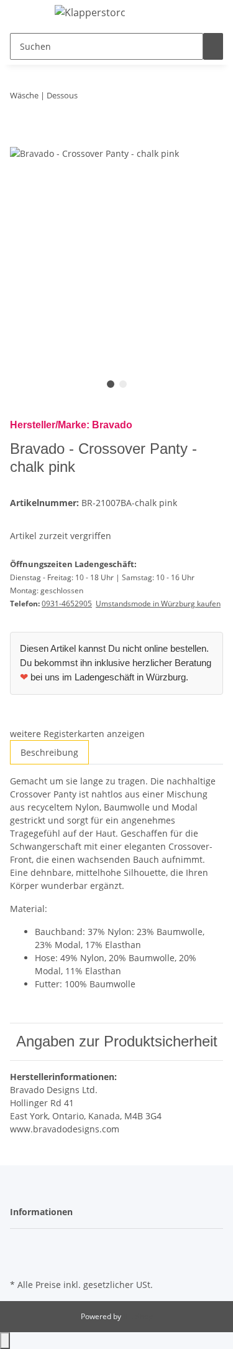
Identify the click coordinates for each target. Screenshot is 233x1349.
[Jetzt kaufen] (20, 139)
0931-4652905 (67, 603)
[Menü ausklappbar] (25, 14)
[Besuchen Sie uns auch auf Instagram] (20, 1261)
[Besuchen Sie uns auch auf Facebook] (20, 1246)
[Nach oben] (5, 1340)
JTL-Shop (138, 1316)
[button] (216, 13)
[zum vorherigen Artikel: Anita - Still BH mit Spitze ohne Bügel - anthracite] (88, 98)
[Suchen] (213, 46)
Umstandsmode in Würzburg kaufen (158, 603)
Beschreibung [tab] (49, 752)
